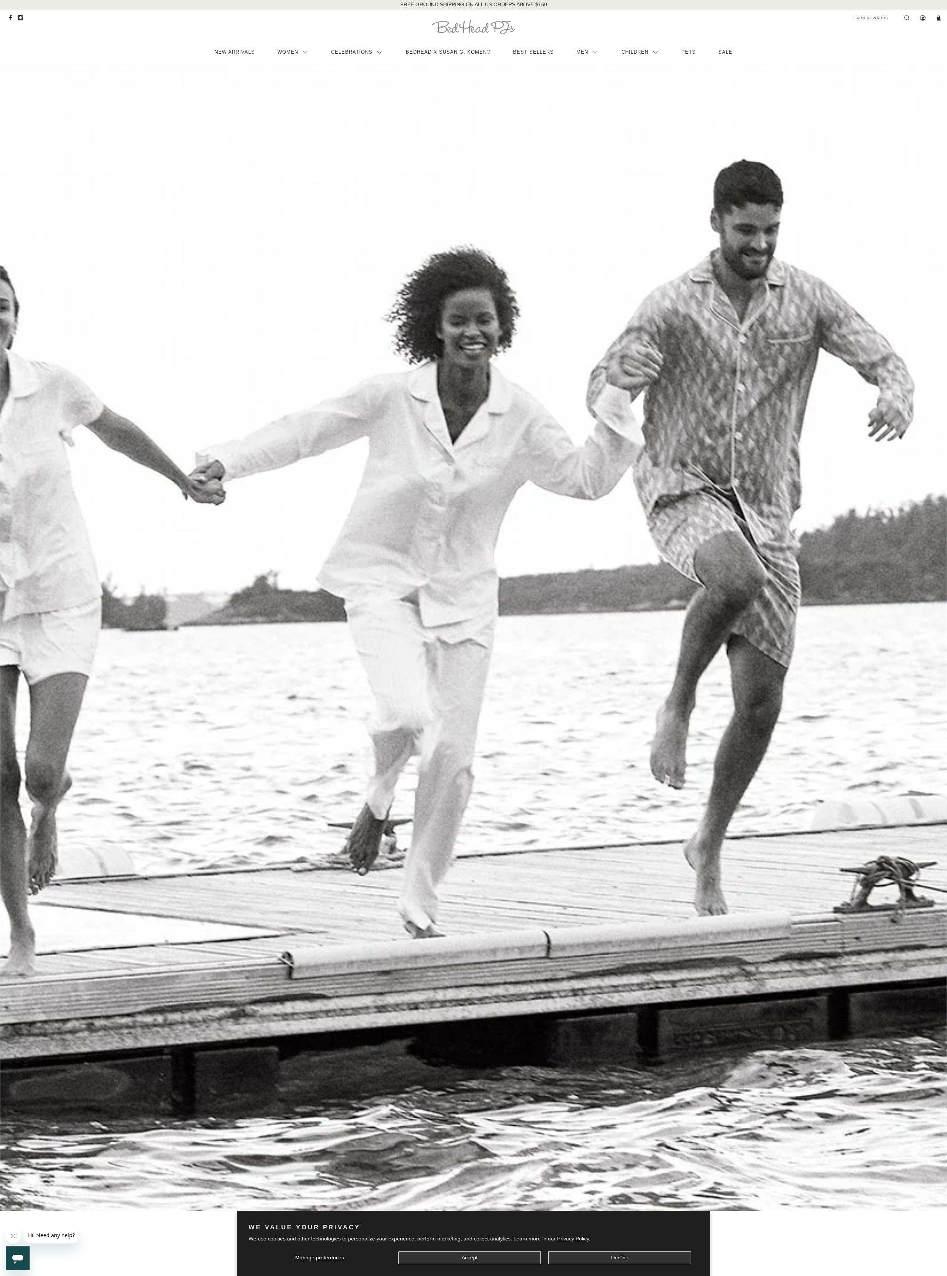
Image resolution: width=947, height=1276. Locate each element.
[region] (474, 4)
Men (582, 52)
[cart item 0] (938, 18)
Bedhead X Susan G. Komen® (448, 52)
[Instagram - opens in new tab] (22, 19)
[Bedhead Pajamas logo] (473, 27)
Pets (688, 52)
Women (287, 52)
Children (634, 52)
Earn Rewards (870, 18)
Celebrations (352, 52)
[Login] (922, 18)
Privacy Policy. (573, 1239)
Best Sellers (533, 52)
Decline (619, 1257)
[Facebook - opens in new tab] (12, 19)
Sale (725, 52)
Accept (470, 1257)
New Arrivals (235, 52)
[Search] (907, 18)
